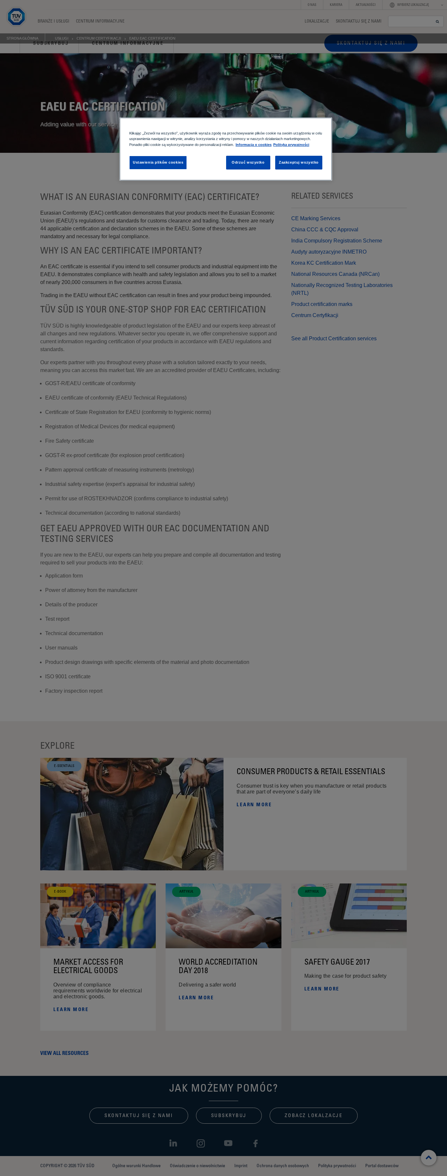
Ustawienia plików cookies (158, 162)
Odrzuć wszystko (248, 162)
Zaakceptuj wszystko (299, 162)
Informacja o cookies (254, 145)
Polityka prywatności (291, 145)
